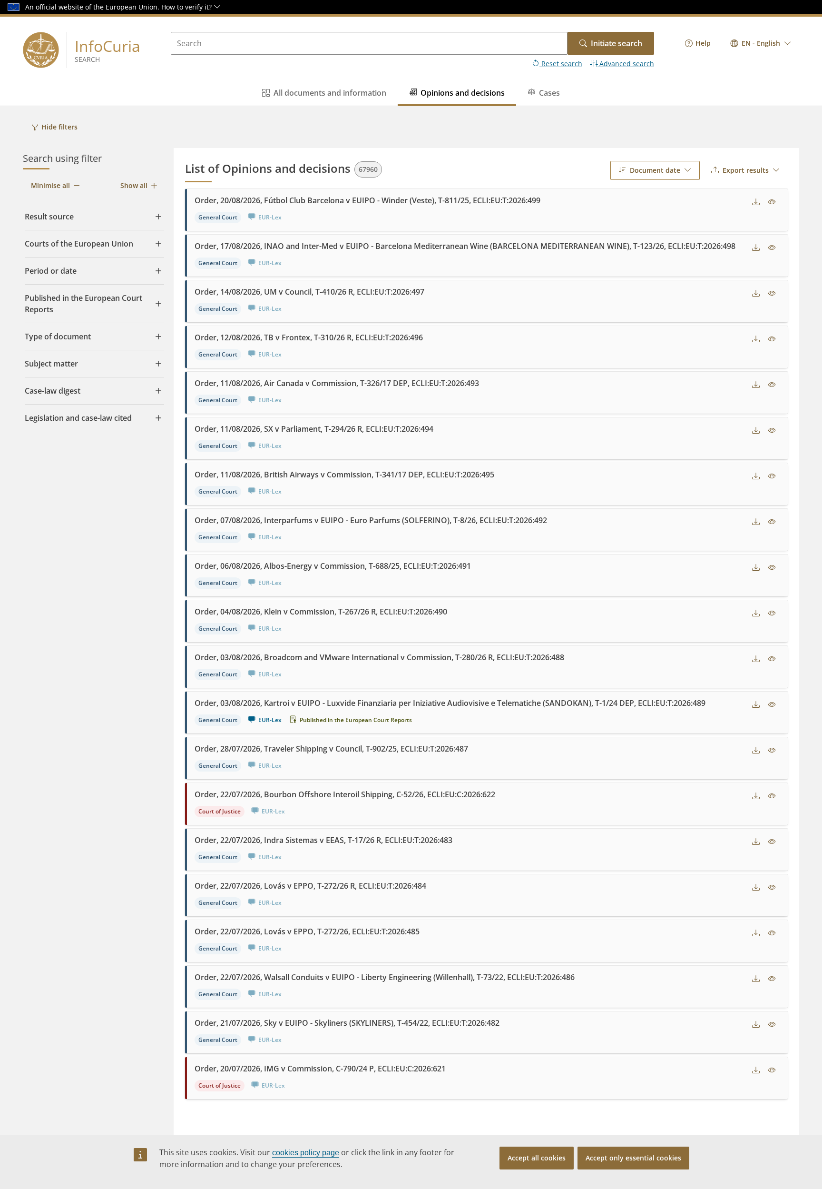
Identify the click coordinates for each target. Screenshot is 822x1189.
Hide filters (59, 126)
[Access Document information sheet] (772, 202)
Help (703, 43)
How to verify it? (187, 6)
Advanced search (625, 63)
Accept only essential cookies (633, 1157)
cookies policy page (305, 1153)
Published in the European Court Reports (356, 720)
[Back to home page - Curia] (41, 50)
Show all (133, 185)
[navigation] (698, 43)
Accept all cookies (537, 1157)
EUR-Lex (270, 720)
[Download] (756, 202)
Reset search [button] (560, 63)
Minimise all (50, 185)
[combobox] (761, 43)
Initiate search (616, 43)
